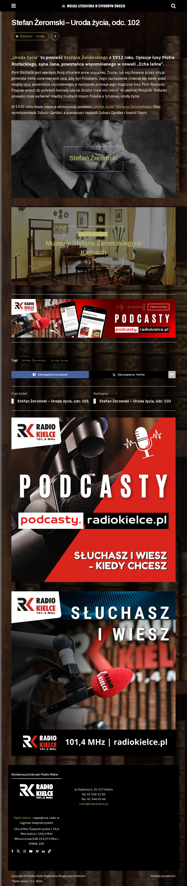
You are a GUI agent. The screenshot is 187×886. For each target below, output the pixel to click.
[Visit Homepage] (93, 6)
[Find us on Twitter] (18, 851)
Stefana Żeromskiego (86, 57)
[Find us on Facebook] (12, 851)
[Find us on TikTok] (49, 851)
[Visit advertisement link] (93, 500)
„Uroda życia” (25, 57)
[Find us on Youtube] (30, 851)
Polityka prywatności (163, 876)
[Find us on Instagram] (24, 851)
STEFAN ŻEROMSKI (93, 234)
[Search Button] (173, 5)
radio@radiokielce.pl (93, 804)
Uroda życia (59, 360)
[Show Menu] (13, 5)
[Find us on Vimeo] (37, 851)
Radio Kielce (22, 818)
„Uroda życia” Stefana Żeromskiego (122, 106)
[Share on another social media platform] (172, 374)
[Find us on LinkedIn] (43, 851)
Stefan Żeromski (93, 158)
